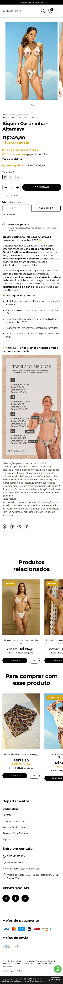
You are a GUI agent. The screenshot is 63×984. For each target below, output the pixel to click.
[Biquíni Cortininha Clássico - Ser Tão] (34, 661)
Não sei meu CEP (10, 214)
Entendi (55, 980)
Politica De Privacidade (15, 827)
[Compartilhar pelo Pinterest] (27, 527)
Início (5, 114)
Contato (7, 814)
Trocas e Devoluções (14, 821)
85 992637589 (15, 862)
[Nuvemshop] (12, 971)
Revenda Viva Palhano (15, 833)
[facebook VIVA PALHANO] (15, 898)
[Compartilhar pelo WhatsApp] (5, 526)
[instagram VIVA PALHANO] (6, 898)
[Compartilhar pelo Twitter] (20, 527)
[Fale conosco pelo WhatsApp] (57, 969)
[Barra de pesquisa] (43, 11)
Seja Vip (6, 839)
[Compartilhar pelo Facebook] (13, 527)
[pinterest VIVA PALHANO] (25, 898)
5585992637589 (16, 856)
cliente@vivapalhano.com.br (23, 868)
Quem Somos (10, 808)
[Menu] (58, 11)
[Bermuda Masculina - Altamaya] (34, 776)
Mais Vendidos (20, 114)
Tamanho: (8, 172)
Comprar (15, 660)
